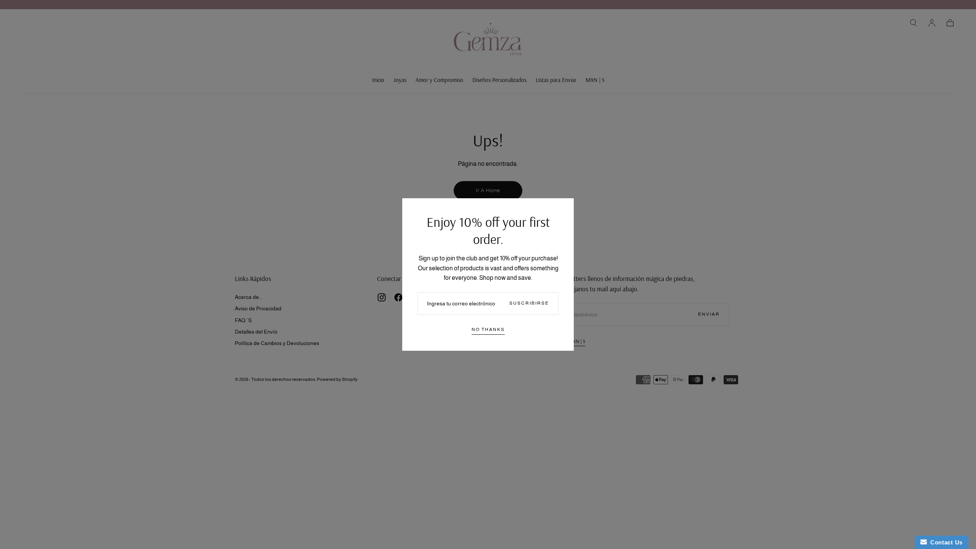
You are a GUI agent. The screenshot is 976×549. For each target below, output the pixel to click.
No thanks (488, 329)
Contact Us (945, 542)
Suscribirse (529, 303)
